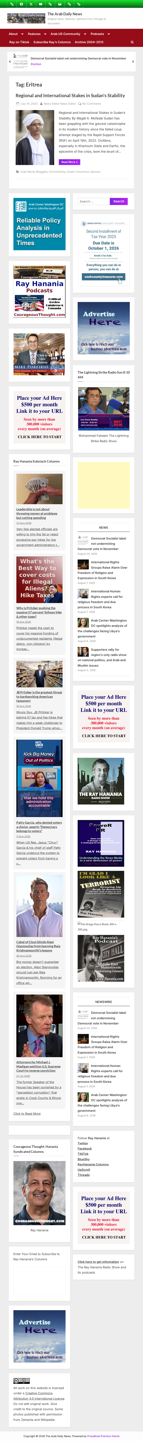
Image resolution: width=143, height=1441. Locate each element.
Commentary (57, 171)
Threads (84, 1175)
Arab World (27, 171)
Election (36, 64)
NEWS (103, 527)
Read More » (70, 162)
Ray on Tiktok (19, 42)
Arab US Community (65, 34)
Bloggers (41, 171)
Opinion (95, 171)
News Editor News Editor (60, 103)
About (13, 34)
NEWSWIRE (103, 1002)
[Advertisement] (104, 485)
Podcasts (97, 34)
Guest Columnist (78, 171)
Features (34, 34)
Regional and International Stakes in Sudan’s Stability (70, 95)
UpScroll (84, 1170)
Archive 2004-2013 (89, 42)
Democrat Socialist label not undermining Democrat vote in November (78, 58)
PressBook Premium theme (103, 1436)
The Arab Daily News (64, 14)
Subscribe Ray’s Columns (52, 42)
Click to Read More (27, 1113)
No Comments (91, 104)
